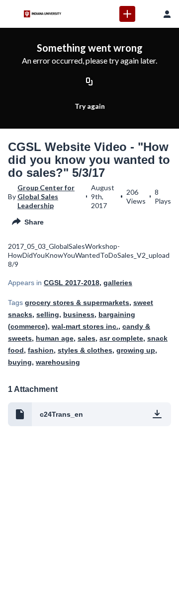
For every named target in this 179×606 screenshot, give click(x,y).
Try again (90, 106)
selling (47, 314)
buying (20, 362)
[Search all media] (147, 14)
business (78, 314)
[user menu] (167, 14)
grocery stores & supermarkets (77, 302)
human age (55, 338)
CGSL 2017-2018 (71, 283)
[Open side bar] (12, 14)
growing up (135, 350)
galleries (117, 283)
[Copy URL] (89, 82)
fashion (41, 350)
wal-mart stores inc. (85, 326)
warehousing (58, 362)
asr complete (121, 338)
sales (86, 338)
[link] (127, 14)
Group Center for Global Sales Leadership (46, 196)
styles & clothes (85, 350)
